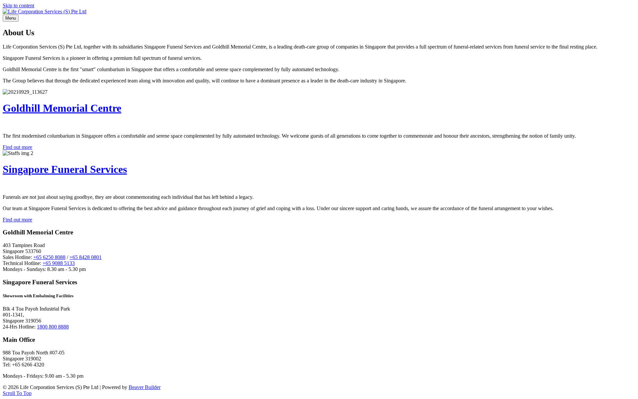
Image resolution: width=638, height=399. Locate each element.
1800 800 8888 (53, 327)
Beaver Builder (144, 387)
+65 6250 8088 (49, 257)
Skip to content (18, 5)
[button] (17, 393)
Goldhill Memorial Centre (62, 108)
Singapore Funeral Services (65, 169)
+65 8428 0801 (85, 257)
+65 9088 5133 (59, 263)
